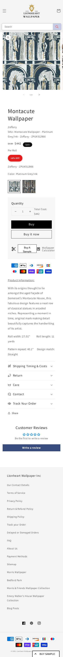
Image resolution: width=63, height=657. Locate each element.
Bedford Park (14, 580)
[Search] (57, 26)
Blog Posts (13, 608)
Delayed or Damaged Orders (23, 532)
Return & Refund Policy (20, 508)
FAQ (9, 540)
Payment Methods (17, 556)
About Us (12, 548)
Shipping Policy (15, 516)
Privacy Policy (14, 501)
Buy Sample (47, 654)
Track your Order (16, 524)
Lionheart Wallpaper (24, 651)
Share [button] (15, 413)
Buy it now (31, 234)
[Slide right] (39, 95)
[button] (4, 11)
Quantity (17, 203)
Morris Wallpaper (16, 572)
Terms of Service (16, 492)
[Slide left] (24, 95)
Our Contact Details (18, 485)
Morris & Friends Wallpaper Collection (28, 588)
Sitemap (11, 564)
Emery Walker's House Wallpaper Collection (25, 598)
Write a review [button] (31, 448)
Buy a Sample (27, 249)
